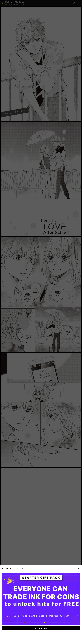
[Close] (78, 568)
